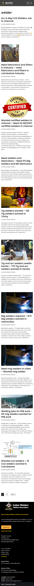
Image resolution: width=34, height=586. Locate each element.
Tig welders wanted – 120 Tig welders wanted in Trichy (15, 213)
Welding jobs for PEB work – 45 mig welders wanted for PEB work (16, 414)
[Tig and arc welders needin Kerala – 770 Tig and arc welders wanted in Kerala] (17, 250)
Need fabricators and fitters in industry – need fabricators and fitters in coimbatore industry (16, 69)
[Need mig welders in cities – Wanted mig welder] (17, 355)
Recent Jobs (5, 552)
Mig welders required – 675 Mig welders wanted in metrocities (16, 319)
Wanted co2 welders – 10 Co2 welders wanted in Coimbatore (15, 463)
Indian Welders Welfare (9, 24)
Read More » (16, 37)
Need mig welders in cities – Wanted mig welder (16, 370)
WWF (2, 584)
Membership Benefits (7, 541)
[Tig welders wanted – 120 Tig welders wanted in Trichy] (17, 197)
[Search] (31, 3)
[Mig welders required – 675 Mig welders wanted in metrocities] (17, 302)
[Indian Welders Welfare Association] (7, 3)
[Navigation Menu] (28, 3)
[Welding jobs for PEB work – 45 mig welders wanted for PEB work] (17, 401)
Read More (6, 527)
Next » (13, 494)
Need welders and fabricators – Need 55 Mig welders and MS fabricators (16, 161)
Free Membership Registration (10, 540)
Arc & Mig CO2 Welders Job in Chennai (16, 20)
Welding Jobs (5, 538)
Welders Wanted (6, 536)
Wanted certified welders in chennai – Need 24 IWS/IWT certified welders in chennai (16, 123)
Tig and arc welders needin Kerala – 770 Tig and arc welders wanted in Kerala (16, 266)
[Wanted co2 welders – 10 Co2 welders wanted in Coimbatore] (17, 449)
